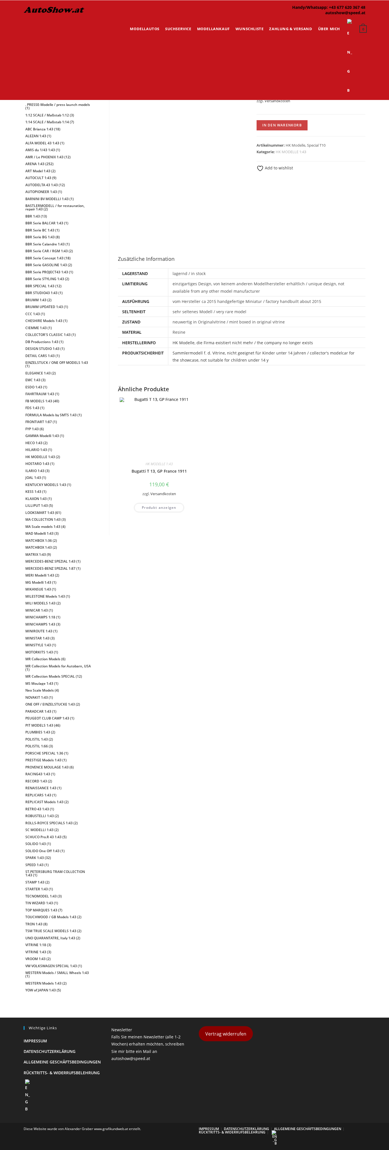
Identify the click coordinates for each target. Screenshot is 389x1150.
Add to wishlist (278, 168)
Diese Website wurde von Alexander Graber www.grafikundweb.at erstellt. (82, 1128)
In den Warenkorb (282, 125)
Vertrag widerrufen (225, 1034)
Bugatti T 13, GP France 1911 (159, 471)
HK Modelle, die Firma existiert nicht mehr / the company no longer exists (243, 342)
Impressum (35, 1041)
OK (366, 20)
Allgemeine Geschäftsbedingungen (62, 1062)
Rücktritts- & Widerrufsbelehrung (62, 1072)
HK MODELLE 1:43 (291, 151)
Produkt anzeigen (159, 507)
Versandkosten (277, 101)
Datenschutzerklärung (49, 1051)
